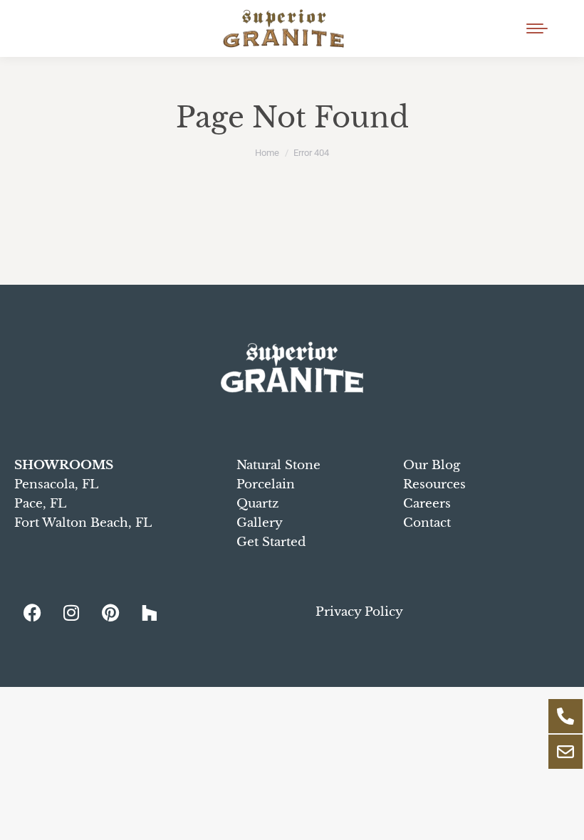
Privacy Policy (359, 611)
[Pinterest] (110, 612)
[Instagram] (71, 612)
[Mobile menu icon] (537, 28)
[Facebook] (32, 612)
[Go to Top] (562, 818)
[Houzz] (149, 612)
